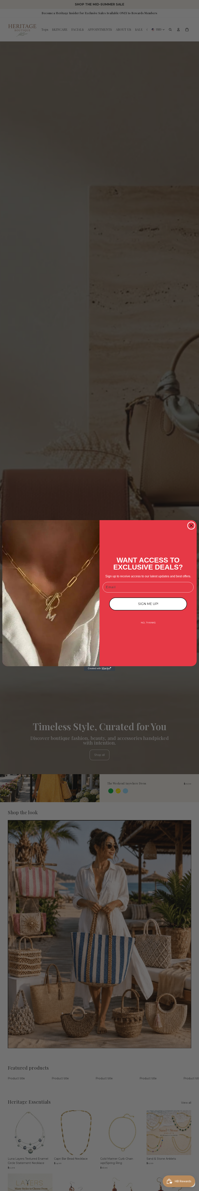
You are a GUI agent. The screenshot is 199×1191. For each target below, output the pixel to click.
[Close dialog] (191, 525)
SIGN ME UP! (148, 604)
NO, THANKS (148, 622)
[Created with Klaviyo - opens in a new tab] (99, 668)
